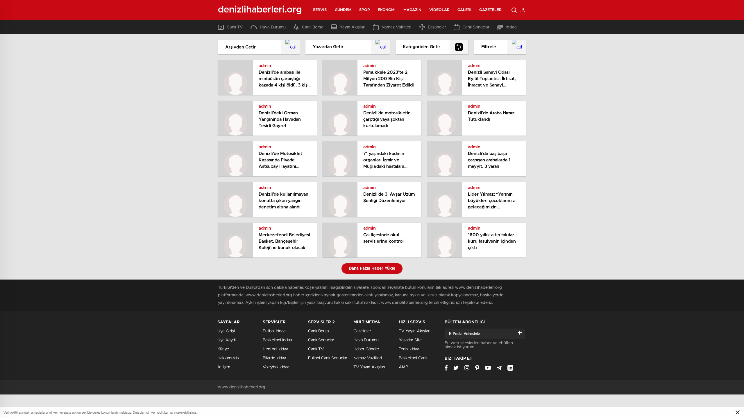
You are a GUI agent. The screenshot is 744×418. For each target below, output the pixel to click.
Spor (364, 10)
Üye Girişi (226, 331)
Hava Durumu (273, 27)
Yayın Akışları (352, 27)
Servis (320, 10)
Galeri (464, 10)
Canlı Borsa (312, 27)
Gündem (343, 10)
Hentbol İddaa (275, 349)
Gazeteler (490, 10)
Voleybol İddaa (276, 367)
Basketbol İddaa (277, 340)
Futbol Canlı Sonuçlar (327, 358)
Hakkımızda (228, 358)
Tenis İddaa (409, 349)
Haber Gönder (366, 349)
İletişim (223, 367)
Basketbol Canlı (413, 358)
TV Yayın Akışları (369, 367)
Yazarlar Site (410, 340)
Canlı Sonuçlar (475, 27)
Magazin (412, 10)
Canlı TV (235, 27)
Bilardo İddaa (274, 358)
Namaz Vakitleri (396, 27)
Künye (223, 349)
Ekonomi (387, 10)
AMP (403, 367)
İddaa (511, 27)
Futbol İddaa (274, 331)
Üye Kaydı (226, 340)
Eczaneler (437, 27)
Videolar (439, 10)
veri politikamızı (162, 412)
